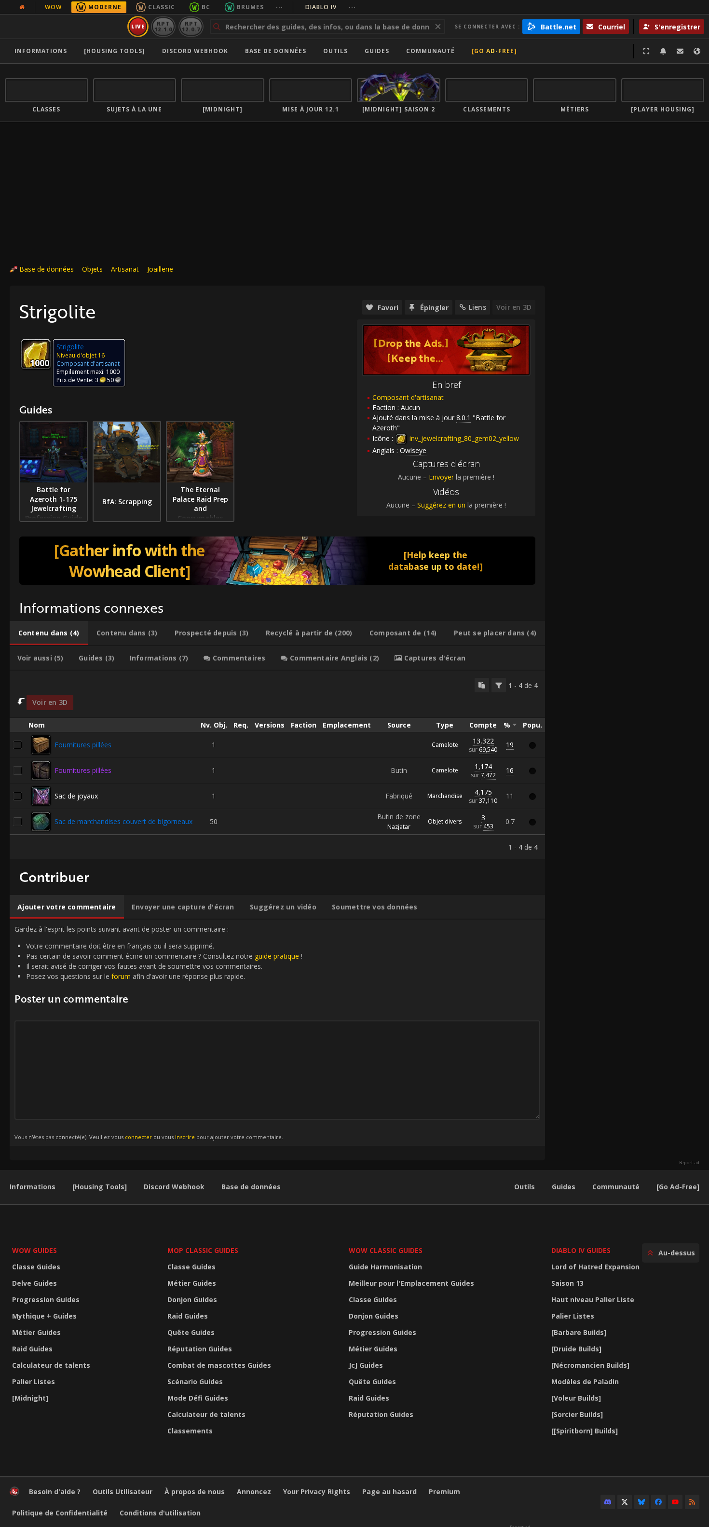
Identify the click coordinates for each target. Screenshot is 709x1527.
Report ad (689, 1162)
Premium (444, 1491)
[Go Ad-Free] (494, 51)
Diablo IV (330, 7)
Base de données (275, 51)
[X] (624, 1502)
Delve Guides (34, 1283)
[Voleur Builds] (576, 1398)
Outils (524, 1186)
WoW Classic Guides (386, 1250)
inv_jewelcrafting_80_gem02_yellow (463, 438)
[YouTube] (675, 1502)
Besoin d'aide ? (55, 1491)
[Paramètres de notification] (663, 51)
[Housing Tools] (99, 1186)
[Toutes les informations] (22, 7)
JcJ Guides (366, 1365)
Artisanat (125, 269)
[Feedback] (680, 51)
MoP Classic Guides (202, 1250)
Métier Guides (36, 1332)
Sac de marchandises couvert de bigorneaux (123, 821)
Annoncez (254, 1491)
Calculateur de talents (51, 1365)
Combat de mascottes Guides (219, 1365)
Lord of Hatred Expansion (595, 1266)
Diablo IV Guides (581, 1250)
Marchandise (445, 796)
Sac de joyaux (76, 795)
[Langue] (697, 51)
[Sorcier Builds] (577, 1414)
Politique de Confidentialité (60, 1512)
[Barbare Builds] (578, 1332)
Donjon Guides (192, 1299)
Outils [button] (335, 51)
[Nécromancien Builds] (590, 1365)
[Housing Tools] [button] (114, 51)
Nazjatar (398, 827)
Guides (377, 51)
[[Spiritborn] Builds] (584, 1430)
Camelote (445, 745)
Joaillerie (160, 269)
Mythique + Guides (44, 1316)
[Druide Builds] (576, 1348)
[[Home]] (64, 26)
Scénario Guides (195, 1381)
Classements (190, 1430)
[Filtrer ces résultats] (498, 685)
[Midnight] (30, 1398)
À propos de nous (194, 1491)
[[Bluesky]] (641, 1502)
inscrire (185, 1137)
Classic (161, 7)
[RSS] (692, 1502)
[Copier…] (482, 685)
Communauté (430, 51)
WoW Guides (34, 1250)
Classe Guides (36, 1266)
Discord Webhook (195, 51)
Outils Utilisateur (122, 1491)
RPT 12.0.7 (191, 26)
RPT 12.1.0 (163, 26)
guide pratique (277, 956)
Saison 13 (567, 1283)
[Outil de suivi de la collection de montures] (277, 561)
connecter (138, 1137)
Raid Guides (32, 1348)
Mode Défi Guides (197, 1398)
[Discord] (607, 1502)
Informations (40, 51)
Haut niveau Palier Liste (592, 1299)
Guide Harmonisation (385, 1266)
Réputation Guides (199, 1348)
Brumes (250, 7)
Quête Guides (191, 1332)
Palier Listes (33, 1381)
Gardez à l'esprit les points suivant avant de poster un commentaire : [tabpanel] (158, 1032)
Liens (477, 307)
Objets (92, 269)
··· (279, 7)
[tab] (49, 633)
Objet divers (445, 821)
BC (206, 7)
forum (121, 976)
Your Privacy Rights (316, 1491)
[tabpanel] (277, 765)
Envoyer (441, 476)
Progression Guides (46, 1299)
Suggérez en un (441, 504)
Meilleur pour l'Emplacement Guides (411, 1283)
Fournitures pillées (83, 744)
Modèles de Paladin (585, 1381)
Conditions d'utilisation (160, 1512)
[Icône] (36, 354)
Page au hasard (389, 1491)
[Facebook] (658, 1502)
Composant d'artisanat (408, 397)
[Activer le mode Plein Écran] (646, 51)
